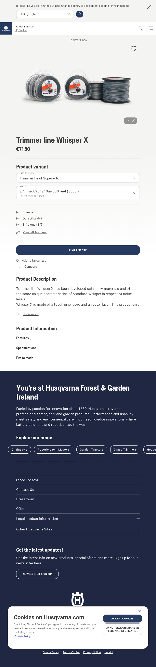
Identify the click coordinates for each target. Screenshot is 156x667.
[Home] (6, 28)
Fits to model (28, 173)
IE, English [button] (21, 30)
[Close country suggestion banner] (148, 7)
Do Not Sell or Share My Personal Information (122, 629)
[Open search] (140, 28)
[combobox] (78, 178)
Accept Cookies (122, 618)
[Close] (139, 611)
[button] (133, 49)
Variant (24, 186)
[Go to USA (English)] (79, 14)
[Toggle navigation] (151, 28)
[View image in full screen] (78, 84)
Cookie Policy (23, 636)
